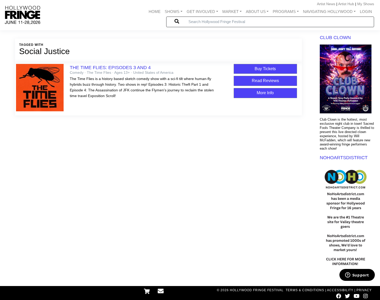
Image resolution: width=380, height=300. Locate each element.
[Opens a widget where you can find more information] (357, 275)
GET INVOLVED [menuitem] (201, 11)
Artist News (326, 4)
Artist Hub (346, 4)
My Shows (365, 4)
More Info (265, 93)
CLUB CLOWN (335, 37)
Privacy (364, 290)
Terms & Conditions (305, 290)
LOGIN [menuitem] (366, 11)
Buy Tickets (265, 69)
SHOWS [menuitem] (172, 11)
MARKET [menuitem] (230, 11)
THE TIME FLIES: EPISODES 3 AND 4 (110, 67)
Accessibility (340, 290)
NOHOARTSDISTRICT (344, 157)
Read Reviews (265, 80)
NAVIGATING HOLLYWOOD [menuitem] (328, 11)
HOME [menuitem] (155, 11)
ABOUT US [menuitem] (256, 11)
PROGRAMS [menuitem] (284, 11)
